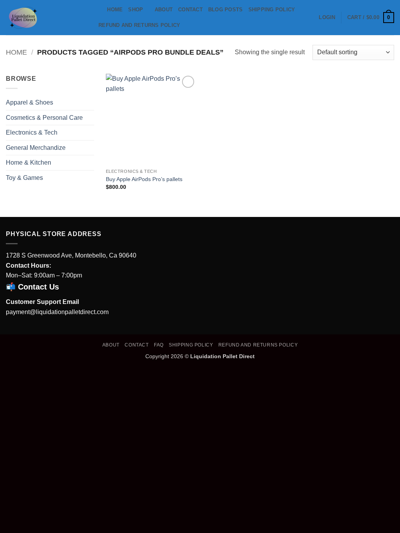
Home (115, 9)
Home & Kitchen (28, 162)
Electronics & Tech (31, 132)
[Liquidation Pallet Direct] (45, 17)
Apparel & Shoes (29, 102)
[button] (327, 17)
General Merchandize (36, 147)
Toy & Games (24, 177)
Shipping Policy (271, 9)
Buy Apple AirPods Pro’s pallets (144, 179)
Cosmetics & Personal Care (44, 117)
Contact (190, 9)
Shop (135, 9)
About (164, 9)
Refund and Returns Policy (139, 25)
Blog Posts (225, 9)
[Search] (99, 9)
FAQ (159, 345)
